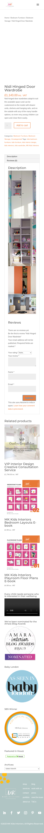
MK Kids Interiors (32, 145)
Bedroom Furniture (18, 18)
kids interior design (29, 142)
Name (11, 372)
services (26, 789)
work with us (36, 789)
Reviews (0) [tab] (12, 161)
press (33, 793)
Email (11, 384)
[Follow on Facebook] (11, 813)
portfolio (26, 797)
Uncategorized (16, 139)
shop (25, 784)
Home (6, 18)
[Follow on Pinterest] (33, 813)
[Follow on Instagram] (26, 813)
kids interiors (9, 145)
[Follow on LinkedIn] (4, 813)
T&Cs (33, 802)
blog (33, 784)
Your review (13, 356)
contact (26, 793)
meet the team (37, 797)
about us (26, 802)
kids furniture (16, 142)
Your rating (13, 353)
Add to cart (22, 125)
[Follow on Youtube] (40, 813)
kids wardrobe (20, 145)
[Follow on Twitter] (18, 813)
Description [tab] (12, 156)
